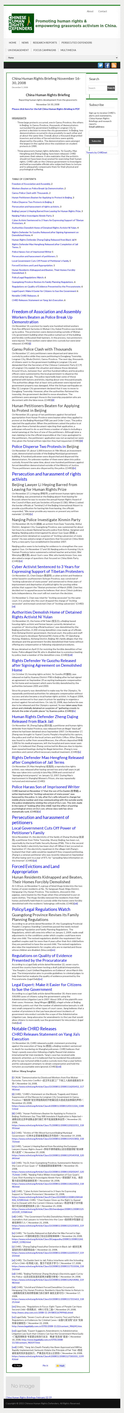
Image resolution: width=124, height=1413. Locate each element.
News (25, 42)
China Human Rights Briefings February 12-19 (29, 1397)
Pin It (45, 1365)
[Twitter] (100, 65)
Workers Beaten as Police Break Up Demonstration (39, 188)
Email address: (97, 126)
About (90, 11)
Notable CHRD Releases (25, 295)
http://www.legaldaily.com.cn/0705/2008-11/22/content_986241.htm (47, 1326)
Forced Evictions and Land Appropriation (33, 265)
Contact (102, 11)
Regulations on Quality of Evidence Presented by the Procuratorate (47, 286)
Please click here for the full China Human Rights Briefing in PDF (46, 109)
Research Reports (45, 42)
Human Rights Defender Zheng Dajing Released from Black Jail (44, 239)
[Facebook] (107, 65)
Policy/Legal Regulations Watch (29, 277)
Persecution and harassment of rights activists (36, 206)
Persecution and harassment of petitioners (35, 256)
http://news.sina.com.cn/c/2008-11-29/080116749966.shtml (42, 1312)
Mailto (60, 1366)
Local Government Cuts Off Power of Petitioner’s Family (41, 260)
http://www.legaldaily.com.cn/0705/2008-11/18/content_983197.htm (37, 1341)
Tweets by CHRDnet (96, 152)
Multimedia (68, 50)
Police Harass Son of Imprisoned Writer (32, 251)
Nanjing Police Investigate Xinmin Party (33, 215)
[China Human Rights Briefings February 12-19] (44, 1386)
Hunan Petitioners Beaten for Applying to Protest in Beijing (43, 197)
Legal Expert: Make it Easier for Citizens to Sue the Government (45, 291)
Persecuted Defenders (77, 42)
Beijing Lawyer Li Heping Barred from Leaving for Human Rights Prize (47, 211)
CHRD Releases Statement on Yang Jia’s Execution (38, 300)
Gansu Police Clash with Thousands (31, 193)
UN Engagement (18, 50)
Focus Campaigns (44, 50)
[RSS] (114, 65)
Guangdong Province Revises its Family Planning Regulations (43, 282)
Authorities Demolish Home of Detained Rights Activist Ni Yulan (45, 227)
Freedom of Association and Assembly (32, 183)
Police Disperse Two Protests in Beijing (33, 202)
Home (12, 42)
